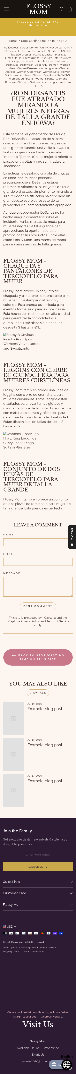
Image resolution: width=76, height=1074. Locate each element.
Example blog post (44, 708)
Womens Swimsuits (30, 82)
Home (13, 41)
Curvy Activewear (51, 47)
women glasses (49, 68)
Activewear (11, 47)
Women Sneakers (44, 75)
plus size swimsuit (28, 61)
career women (29, 47)
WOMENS (63, 75)
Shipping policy (11, 951)
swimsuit (61, 61)
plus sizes (48, 61)
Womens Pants (44, 78)
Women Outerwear (29, 71)
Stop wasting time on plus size (42, 41)
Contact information (33, 951)
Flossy (26, 51)
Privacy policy (28, 947)
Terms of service (47, 947)
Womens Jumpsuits (21, 78)
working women (55, 82)
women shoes (23, 75)
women (53, 64)
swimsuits (12, 64)
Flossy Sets (39, 51)
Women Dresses (27, 68)
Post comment (38, 606)
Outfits (52, 51)
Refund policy (10, 947)
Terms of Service (58, 621)
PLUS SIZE (64, 51)
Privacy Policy (30, 621)
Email (9, 553)
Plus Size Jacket (43, 54)
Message (12, 573)
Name (8, 534)
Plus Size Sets (49, 57)
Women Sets (51, 71)
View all (38, 692)
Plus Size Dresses (21, 54)
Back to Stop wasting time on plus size (41, 657)
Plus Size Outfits (29, 57)
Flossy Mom (38, 9)
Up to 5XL (41, 64)
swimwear (26, 64)
